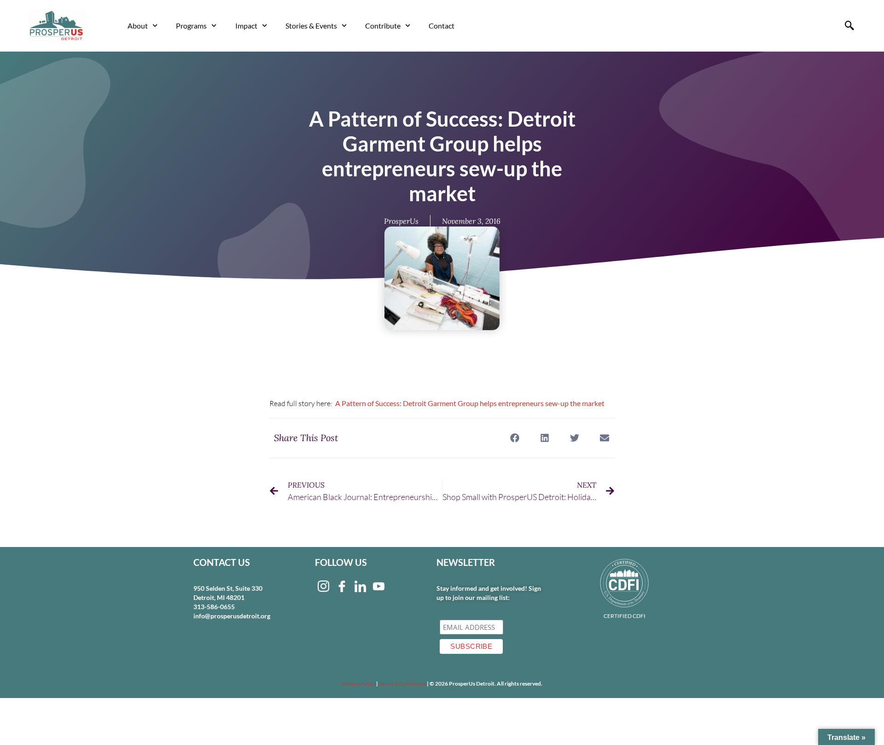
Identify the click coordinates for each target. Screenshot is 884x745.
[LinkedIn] (360, 586)
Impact (246, 25)
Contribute (383, 25)
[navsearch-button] (849, 26)
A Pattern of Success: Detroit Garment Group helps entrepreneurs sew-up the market (470, 403)
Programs (191, 25)
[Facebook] (342, 586)
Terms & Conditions (402, 683)
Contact (441, 25)
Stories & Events (311, 25)
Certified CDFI (625, 615)
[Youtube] (378, 586)
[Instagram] (323, 586)
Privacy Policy (358, 683)
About (138, 25)
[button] (514, 438)
